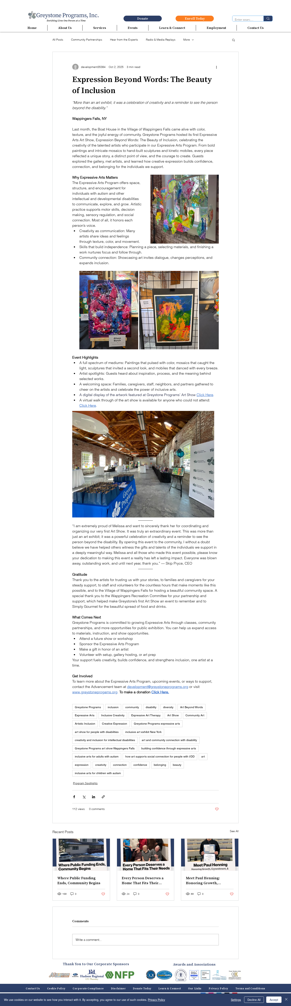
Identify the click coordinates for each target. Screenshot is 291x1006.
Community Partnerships (86, 39)
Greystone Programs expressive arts (157, 723)
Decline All (254, 1000)
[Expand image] (108, 310)
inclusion (113, 707)
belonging (160, 764)
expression (81, 764)
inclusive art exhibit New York (143, 732)
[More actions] (216, 67)
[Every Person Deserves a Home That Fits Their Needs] (145, 855)
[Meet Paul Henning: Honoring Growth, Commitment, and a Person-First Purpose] (209, 855)
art (203, 756)
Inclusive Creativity (113, 715)
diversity (168, 707)
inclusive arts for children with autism (98, 773)
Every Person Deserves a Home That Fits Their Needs (143, 880)
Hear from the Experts (124, 39)
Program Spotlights (85, 783)
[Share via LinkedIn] (93, 797)
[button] (65, 28)
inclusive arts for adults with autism (97, 756)
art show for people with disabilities (97, 732)
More (186, 39)
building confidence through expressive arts (168, 748)
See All (234, 831)
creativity (100, 764)
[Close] (286, 999)
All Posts (57, 39)
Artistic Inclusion (85, 723)
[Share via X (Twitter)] (84, 797)
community (132, 707)
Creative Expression (114, 723)
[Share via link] (103, 797)
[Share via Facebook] (74, 797)
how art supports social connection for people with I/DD (160, 756)
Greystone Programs (88, 707)
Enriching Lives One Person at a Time (66, 20)
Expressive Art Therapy (146, 715)
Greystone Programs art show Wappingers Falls (105, 748)
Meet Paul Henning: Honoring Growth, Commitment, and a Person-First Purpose (204, 880)
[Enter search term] (267, 18)
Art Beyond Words (191, 707)
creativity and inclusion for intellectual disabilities (105, 740)
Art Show (173, 715)
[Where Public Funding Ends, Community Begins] (81, 855)
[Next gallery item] (214, 310)
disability (151, 707)
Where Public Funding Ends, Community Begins (78, 880)
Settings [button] (236, 1000)
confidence (140, 764)
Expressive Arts (84, 715)
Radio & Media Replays (160, 39)
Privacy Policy (156, 1000)
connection (120, 764)
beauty (177, 764)
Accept (274, 1000)
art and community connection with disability (169, 740)
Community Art (194, 715)
